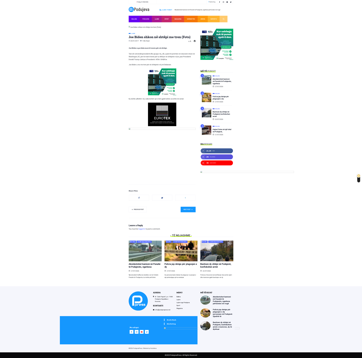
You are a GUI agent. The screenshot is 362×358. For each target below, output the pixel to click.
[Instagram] (136, 332)
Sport (167, 19)
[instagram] (223, 2)
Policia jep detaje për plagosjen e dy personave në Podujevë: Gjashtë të (223, 312)
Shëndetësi (191, 19)
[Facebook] (220, 2)
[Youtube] (227, 2)
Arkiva (203, 19)
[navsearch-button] (223, 19)
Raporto (214, 19)
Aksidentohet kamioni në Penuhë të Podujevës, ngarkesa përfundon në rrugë (197, 10)
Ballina (134, 19)
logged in (141, 229)
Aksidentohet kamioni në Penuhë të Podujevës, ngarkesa (222, 81)
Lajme (157, 19)
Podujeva (145, 19)
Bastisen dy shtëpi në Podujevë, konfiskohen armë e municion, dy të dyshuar (222, 325)
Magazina (177, 19)
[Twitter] (231, 2)
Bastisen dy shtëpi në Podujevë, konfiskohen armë (221, 114)
